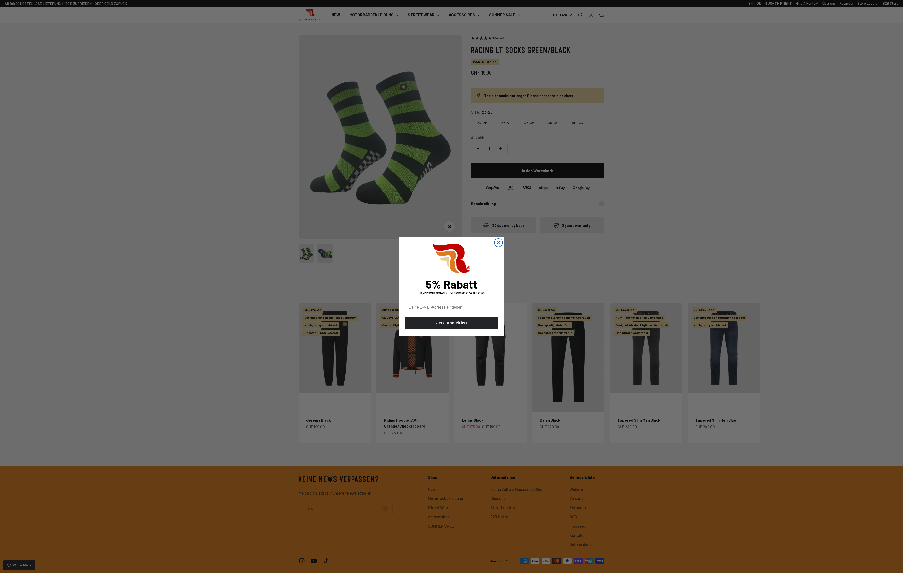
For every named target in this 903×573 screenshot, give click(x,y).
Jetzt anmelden (451, 323)
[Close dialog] (498, 243)
